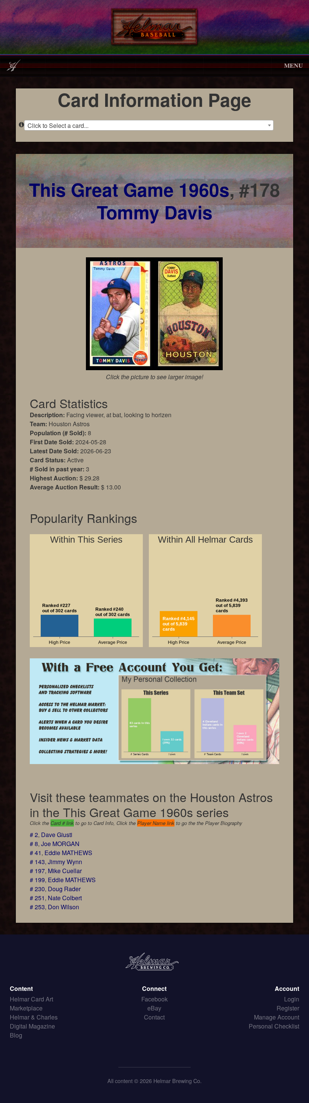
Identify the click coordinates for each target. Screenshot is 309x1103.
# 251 (37, 897)
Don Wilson (63, 906)
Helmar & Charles (34, 1017)
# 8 (34, 843)
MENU (293, 65)
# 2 (34, 834)
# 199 (37, 879)
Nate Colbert (65, 897)
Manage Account (276, 1017)
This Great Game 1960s (129, 189)
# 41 (35, 852)
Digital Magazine (32, 1026)
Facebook (154, 999)
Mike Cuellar (65, 870)
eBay (154, 1008)
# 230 (37, 888)
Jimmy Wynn (65, 861)
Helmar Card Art (31, 999)
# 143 (37, 861)
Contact (154, 1017)
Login (291, 999)
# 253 (37, 906)
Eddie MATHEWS (68, 852)
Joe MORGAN (60, 843)
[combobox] (149, 125)
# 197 (37, 870)
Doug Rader (64, 888)
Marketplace (26, 1008)
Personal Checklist (274, 1026)
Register (288, 1008)
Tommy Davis (155, 212)
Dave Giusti (56, 834)
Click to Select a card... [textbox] (58, 125)
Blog (16, 1035)
